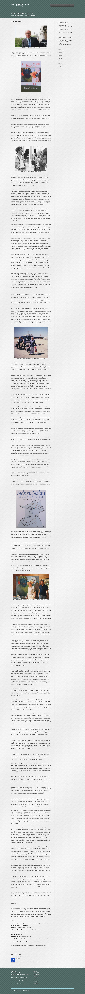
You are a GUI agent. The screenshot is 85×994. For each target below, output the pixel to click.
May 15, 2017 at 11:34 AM (20, 959)
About (71, 5)
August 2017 (61, 55)
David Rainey (17, 15)
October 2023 (61, 50)
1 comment (33, 15)
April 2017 (60, 58)
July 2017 (35, 979)
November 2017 (61, 52)
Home (53, 5)
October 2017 (61, 53)
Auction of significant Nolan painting (65, 32)
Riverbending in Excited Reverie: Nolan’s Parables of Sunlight (65, 42)
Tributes (57, 5)
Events (61, 5)
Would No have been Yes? (63, 22)
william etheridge (62, 40)
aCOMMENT (66, 5)
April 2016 (60, 60)
